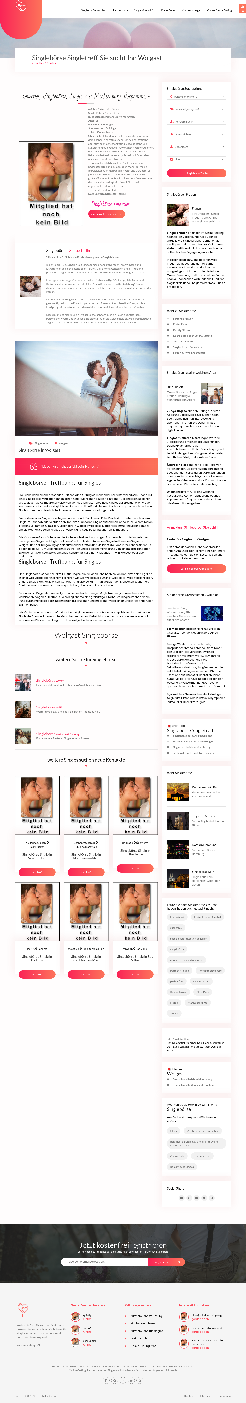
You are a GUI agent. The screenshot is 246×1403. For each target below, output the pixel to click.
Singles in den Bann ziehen (188, 347)
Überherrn (135, 842)
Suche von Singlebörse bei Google (193, 741)
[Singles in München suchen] (178, 820)
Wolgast (63, 443)
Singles (174, 1013)
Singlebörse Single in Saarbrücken (37, 856)
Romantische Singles (182, 1166)
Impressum (225, 1395)
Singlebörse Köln (203, 871)
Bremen (219, 1042)
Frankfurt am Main (86, 948)
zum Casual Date (183, 341)
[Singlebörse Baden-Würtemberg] (23, 735)
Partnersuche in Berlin (206, 787)
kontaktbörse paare (210, 970)
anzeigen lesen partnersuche (186, 959)
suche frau (176, 927)
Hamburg (179, 1042)
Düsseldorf (217, 1046)
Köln (200, 1042)
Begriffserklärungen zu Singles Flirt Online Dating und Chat (194, 1143)
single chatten (201, 981)
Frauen (196, 208)
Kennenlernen (178, 992)
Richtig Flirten (181, 330)
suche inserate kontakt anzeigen (188, 938)
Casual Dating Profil (143, 1346)
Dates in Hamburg (204, 845)
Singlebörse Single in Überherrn (135, 852)
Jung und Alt (175, 387)
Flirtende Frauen (183, 318)
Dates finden (168, 10)
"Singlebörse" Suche (196, 173)
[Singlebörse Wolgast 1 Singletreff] (21, 5)
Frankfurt (193, 1046)
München (191, 1042)
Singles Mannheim (142, 1323)
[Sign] (239, 4)
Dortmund (173, 1046)
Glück (173, 1130)
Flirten (174, 1002)
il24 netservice (50, 1395)
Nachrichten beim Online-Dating (192, 335)
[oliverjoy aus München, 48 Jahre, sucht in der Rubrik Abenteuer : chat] (184, 1316)
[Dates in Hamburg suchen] (178, 849)
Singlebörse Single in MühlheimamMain (86, 856)
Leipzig (184, 1046)
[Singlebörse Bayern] (23, 682)
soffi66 (87, 1327)
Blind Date (203, 992)
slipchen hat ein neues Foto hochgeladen (207, 1341)
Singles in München (204, 816)
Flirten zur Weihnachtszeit (189, 352)
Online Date (177, 1156)
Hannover (209, 1042)
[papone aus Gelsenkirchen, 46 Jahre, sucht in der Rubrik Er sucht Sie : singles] (184, 1329)
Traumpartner (202, 1156)
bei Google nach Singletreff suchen (193, 752)
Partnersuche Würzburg (146, 1316)
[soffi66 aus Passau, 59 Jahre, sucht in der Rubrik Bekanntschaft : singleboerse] (75, 1329)
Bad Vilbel (135, 948)
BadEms (37, 948)
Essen (170, 1050)
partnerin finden (179, 970)
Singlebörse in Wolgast (39, 450)
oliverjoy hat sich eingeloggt (208, 1315)
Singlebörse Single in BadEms (37, 958)
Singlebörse (41, 443)
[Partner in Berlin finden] (178, 791)
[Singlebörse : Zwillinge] (212, 613)
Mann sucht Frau (198, 1002)
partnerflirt (176, 981)
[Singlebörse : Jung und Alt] (212, 393)
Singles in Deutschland (94, 10)
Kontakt (189, 1395)
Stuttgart (205, 1046)
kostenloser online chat (207, 917)
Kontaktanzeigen (191, 10)
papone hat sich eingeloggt (207, 1327)
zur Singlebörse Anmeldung (196, 568)
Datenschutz (206, 1395)
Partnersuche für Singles (146, 1331)
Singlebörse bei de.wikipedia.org (192, 735)
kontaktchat (177, 917)
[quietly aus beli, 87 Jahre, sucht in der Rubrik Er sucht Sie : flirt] (75, 1316)
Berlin (170, 1042)
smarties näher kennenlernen (106, 213)
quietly (87, 1315)
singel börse (177, 949)
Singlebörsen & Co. (145, 10)
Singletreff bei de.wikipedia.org (191, 747)
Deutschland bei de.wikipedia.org (192, 1079)
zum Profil (37, 872)
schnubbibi (89, 1340)
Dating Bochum (140, 1338)
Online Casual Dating (219, 10)
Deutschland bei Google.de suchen (193, 1084)
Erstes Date (180, 324)
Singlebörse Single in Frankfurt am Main (86, 958)
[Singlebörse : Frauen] (178, 214)
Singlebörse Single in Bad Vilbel (135, 958)
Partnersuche (120, 10)
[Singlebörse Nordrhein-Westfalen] (23, 708)
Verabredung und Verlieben (203, 1130)
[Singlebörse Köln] (178, 877)
